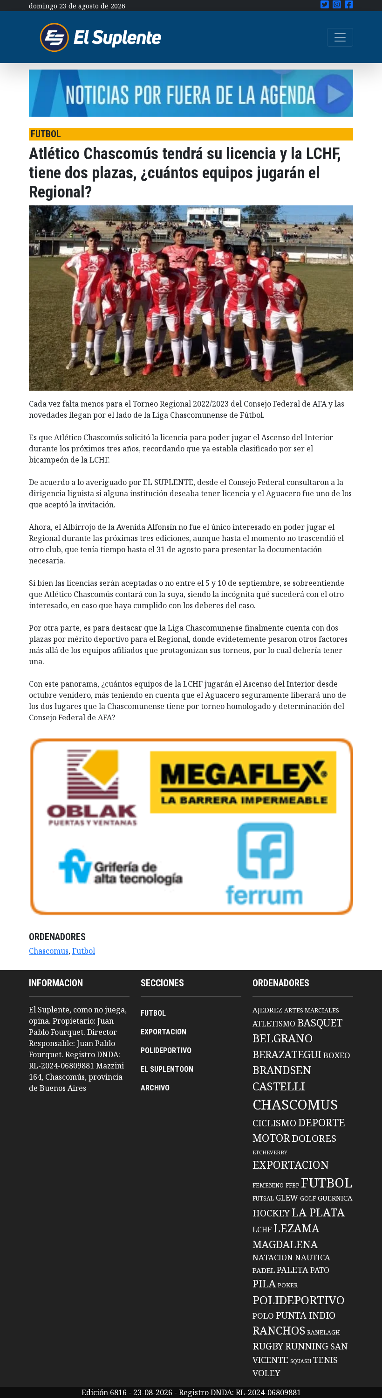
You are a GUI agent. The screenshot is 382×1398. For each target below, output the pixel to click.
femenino (268, 1185)
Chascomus (48, 951)
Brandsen (281, 1069)
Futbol (83, 951)
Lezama (296, 1228)
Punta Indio (305, 1315)
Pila (264, 1283)
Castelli (278, 1086)
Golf (308, 1198)
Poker (288, 1285)
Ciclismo (274, 1123)
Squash (300, 1361)
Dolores (314, 1138)
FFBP (292, 1185)
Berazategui (286, 1054)
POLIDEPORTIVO (166, 1050)
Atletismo (273, 1024)
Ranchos (278, 1330)
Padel (263, 1270)
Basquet (320, 1022)
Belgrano (282, 1038)
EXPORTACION (163, 1031)
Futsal (263, 1198)
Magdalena (285, 1244)
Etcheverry (269, 1152)
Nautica (312, 1257)
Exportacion (290, 1165)
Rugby (267, 1345)
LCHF (262, 1229)
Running (306, 1346)
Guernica (335, 1197)
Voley (266, 1372)
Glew (287, 1198)
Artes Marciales (311, 1010)
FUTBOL (153, 1013)
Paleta (292, 1269)
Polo (263, 1315)
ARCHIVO (155, 1087)
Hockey (271, 1213)
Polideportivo (298, 1299)
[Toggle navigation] (340, 37)
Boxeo (336, 1055)
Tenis (325, 1359)
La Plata (318, 1212)
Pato (319, 1270)
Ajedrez (267, 1009)
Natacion (272, 1257)
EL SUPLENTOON (167, 1069)
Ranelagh (323, 1332)
